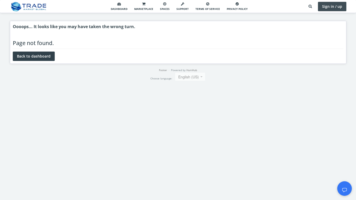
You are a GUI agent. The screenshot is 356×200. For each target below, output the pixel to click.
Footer (163, 70)
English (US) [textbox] (188, 76)
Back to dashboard (34, 56)
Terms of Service (207, 9)
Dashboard (119, 9)
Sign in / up (332, 6)
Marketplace (143, 9)
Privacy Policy (237, 9)
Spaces (165, 9)
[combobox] (190, 76)
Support (182, 9)
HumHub (191, 70)
